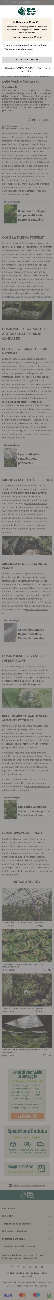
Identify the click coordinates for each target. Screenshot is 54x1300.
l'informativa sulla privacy (19, 49)
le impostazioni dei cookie (30, 45)
